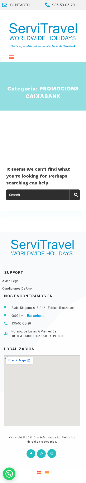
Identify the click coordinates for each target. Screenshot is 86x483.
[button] (9, 474)
